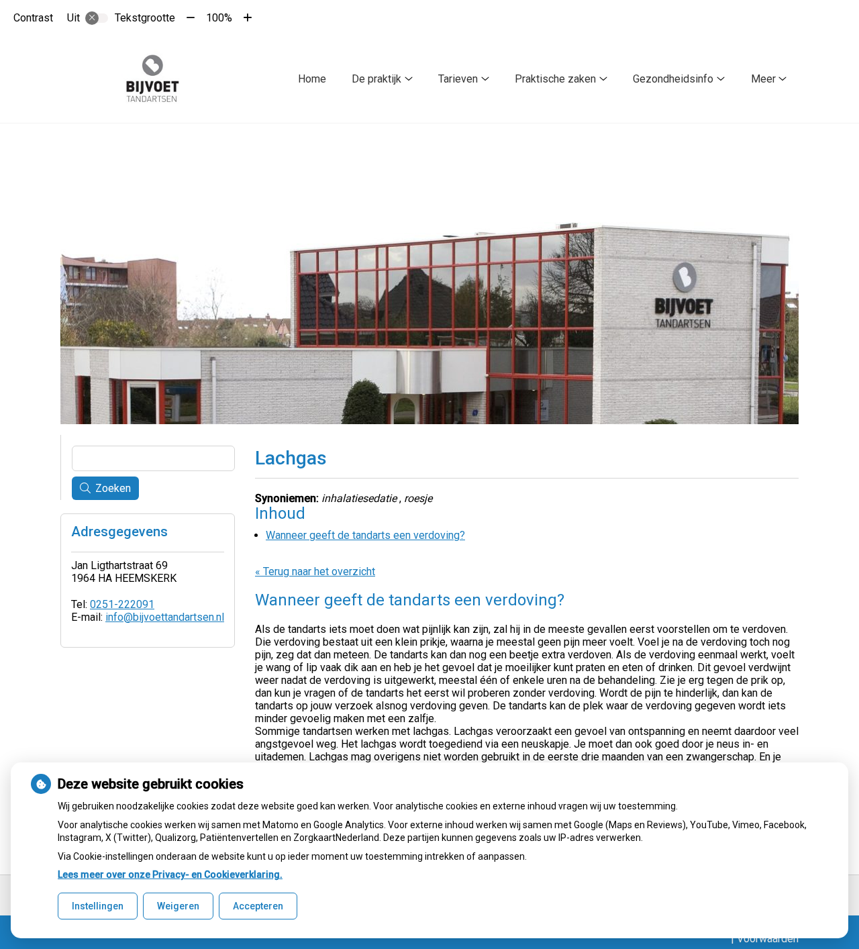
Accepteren (258, 906)
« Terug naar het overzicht (315, 571)
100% (219, 17)
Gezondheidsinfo (673, 78)
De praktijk (376, 78)
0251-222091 (122, 604)
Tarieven (458, 78)
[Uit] (96, 18)
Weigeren (178, 906)
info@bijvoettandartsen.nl (164, 617)
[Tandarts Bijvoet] (153, 79)
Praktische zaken (555, 78)
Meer (763, 78)
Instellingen (97, 906)
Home (312, 78)
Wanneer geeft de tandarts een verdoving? (365, 535)
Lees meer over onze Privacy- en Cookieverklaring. (170, 874)
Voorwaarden (768, 938)
